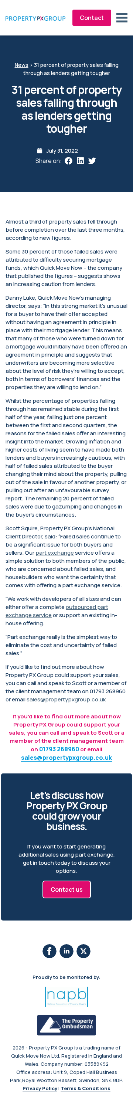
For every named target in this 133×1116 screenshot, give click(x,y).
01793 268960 (59, 749)
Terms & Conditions (85, 1088)
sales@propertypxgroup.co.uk (66, 699)
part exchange (54, 553)
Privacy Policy (40, 1088)
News (21, 64)
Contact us (67, 889)
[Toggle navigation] (122, 18)
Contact (92, 18)
